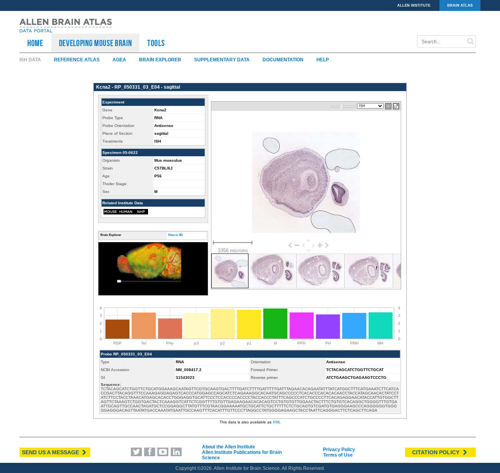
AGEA (119, 59)
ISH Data (30, 59)
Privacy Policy (339, 449)
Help (322, 59)
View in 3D (175, 235)
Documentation (283, 59)
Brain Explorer (160, 59)
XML (277, 422)
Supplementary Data (222, 59)
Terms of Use (338, 455)
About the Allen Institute (228, 447)
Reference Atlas (77, 59)
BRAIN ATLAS (460, 5)
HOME (35, 43)
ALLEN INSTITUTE (413, 5)
